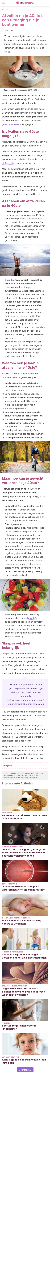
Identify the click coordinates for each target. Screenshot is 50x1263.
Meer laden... (25, 1070)
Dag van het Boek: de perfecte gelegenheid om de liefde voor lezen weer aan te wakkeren (23, 991)
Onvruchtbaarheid (10, 884)
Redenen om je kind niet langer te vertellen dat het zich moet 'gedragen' (24, 956)
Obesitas (9, 280)
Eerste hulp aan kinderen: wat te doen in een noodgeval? (24, 817)
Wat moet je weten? (11, 1057)
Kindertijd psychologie (12, 847)
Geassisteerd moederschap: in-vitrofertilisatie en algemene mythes (23, 888)
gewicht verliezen (11, 124)
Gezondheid (6, 10)
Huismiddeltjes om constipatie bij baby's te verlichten (21, 922)
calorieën (32, 618)
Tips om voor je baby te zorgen (16, 918)
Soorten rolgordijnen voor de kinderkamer (19, 1027)
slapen (12, 408)
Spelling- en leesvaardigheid (14, 986)
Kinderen (6, 1023)
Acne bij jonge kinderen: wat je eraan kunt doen (24, 1061)
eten (18, 553)
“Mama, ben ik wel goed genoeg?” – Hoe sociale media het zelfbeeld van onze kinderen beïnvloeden (23, 852)
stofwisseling (8, 163)
